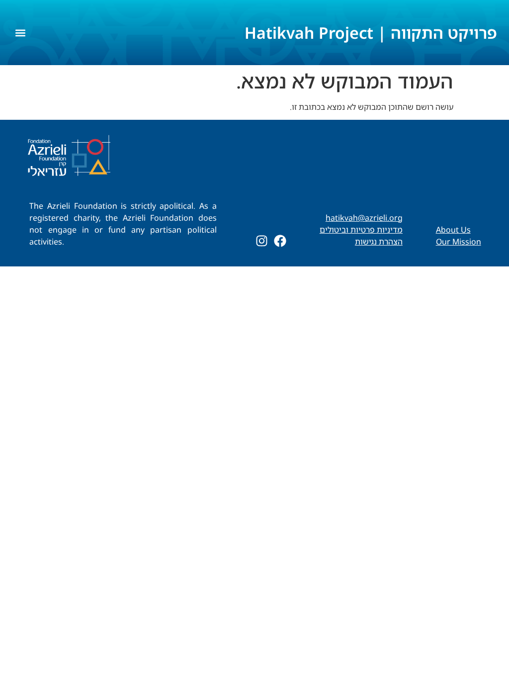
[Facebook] (280, 241)
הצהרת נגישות (379, 241)
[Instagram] (261, 241)
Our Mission (458, 241)
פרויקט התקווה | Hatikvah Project (371, 32)
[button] (20, 32)
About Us (453, 229)
